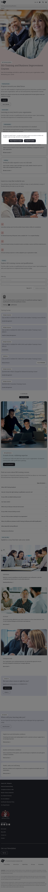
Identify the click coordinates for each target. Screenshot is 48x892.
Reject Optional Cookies (16, 140)
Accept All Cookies (29, 140)
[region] (24, 138)
